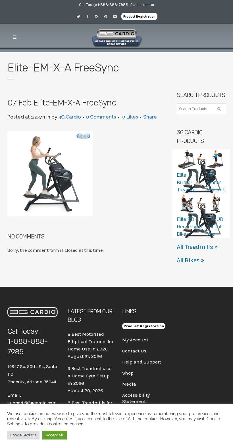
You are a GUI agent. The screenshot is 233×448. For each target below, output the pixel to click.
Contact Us (134, 351)
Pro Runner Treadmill (215, 182)
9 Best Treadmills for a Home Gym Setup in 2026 (90, 375)
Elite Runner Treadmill (187, 182)
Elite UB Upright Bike (214, 226)
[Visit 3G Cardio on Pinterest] (107, 16)
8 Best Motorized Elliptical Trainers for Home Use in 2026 (90, 341)
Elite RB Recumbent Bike (189, 226)
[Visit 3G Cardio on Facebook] (89, 16)
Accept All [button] (54, 435)
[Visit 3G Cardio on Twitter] (80, 16)
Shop (128, 373)
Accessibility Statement (136, 398)
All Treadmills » (197, 247)
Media (129, 384)
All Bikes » (190, 260)
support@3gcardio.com (32, 402)
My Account (135, 340)
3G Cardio (69, 117)
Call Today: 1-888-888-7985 (103, 5)
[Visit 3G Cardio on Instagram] (98, 16)
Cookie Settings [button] (23, 435)
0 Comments (101, 117)
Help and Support (141, 362)
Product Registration (139, 16)
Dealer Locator (142, 5)
